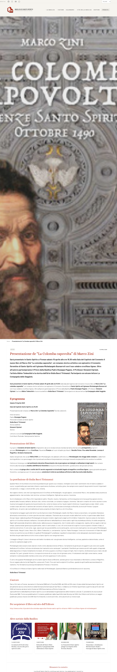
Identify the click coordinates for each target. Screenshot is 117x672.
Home (8, 341)
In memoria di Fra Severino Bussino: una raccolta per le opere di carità (20, 646)
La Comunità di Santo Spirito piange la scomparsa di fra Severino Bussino (70, 646)
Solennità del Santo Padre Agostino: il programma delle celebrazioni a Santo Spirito (45, 646)
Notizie (12, 349)
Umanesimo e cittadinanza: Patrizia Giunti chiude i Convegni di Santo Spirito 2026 (95, 646)
